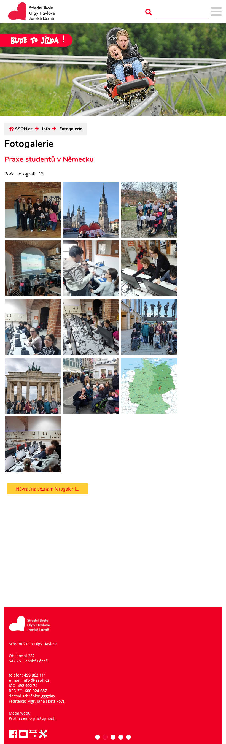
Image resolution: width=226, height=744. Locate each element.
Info (46, 129)
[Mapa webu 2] (216, 12)
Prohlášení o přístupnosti (32, 718)
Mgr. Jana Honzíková (46, 701)
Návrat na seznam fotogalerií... (47, 489)
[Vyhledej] (148, 12)
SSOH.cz (24, 129)
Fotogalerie (70, 129)
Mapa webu (20, 713)
